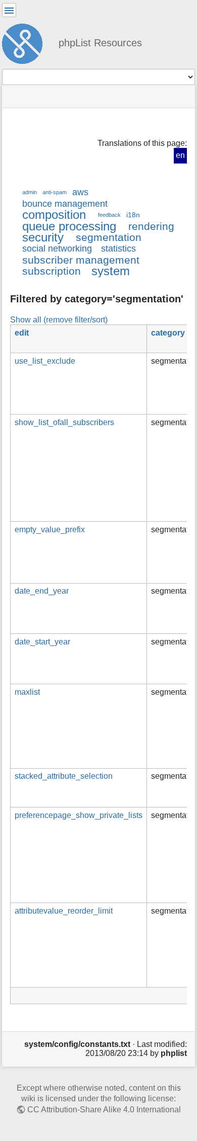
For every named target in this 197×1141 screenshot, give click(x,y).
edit (22, 333)
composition (54, 214)
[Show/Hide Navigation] (9, 10)
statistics (118, 248)
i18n (133, 215)
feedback (109, 215)
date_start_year (42, 641)
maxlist (27, 692)
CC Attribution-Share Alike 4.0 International (104, 1109)
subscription (51, 271)
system (110, 271)
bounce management (65, 204)
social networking (57, 248)
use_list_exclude (45, 361)
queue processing (69, 226)
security (43, 237)
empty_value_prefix (50, 529)
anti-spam (54, 192)
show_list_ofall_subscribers (64, 422)
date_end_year (42, 591)
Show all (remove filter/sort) (59, 319)
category (168, 333)
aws (80, 192)
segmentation (108, 237)
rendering (151, 226)
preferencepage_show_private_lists (78, 815)
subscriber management (80, 260)
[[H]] (26, 42)
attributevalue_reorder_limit (64, 911)
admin (29, 192)
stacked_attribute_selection (64, 776)
